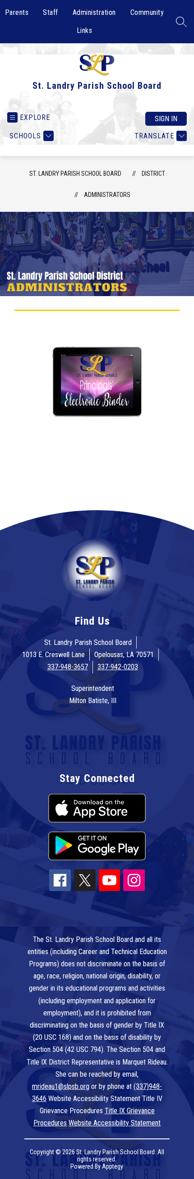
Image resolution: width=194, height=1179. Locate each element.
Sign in (166, 118)
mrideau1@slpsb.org (60, 1086)
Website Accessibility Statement (115, 1123)
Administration (94, 12)
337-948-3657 (67, 667)
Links (84, 30)
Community (147, 12)
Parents (17, 12)
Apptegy (112, 1166)
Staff (50, 12)
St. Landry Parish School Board (75, 173)
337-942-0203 (117, 667)
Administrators (107, 194)
